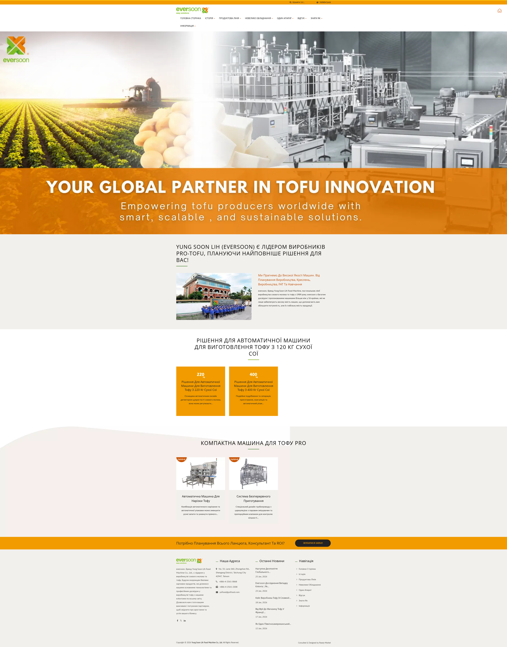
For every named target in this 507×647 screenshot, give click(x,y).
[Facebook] (177, 620)
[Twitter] (181, 620)
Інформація (187, 25)
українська (325, 2)
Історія (209, 18)
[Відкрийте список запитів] (499, 11)
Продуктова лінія (229, 18)
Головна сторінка (190, 18)
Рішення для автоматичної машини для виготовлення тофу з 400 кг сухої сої (253, 386)
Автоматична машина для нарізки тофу (201, 498)
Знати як (316, 18)
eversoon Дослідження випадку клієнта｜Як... (271, 585)
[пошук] (290, 2)
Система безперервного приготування (253, 498)
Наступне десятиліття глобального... (266, 570)
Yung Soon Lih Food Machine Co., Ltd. (207, 643)
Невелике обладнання (258, 18)
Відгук (301, 18)
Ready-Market (325, 643)
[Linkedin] (185, 620)
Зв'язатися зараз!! (313, 543)
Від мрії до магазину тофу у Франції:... (269, 611)
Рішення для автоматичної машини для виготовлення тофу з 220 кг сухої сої (200, 386)
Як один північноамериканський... (273, 623)
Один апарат (284, 18)
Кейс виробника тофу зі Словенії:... (273, 597)
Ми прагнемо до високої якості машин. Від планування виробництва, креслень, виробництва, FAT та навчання (289, 279)
